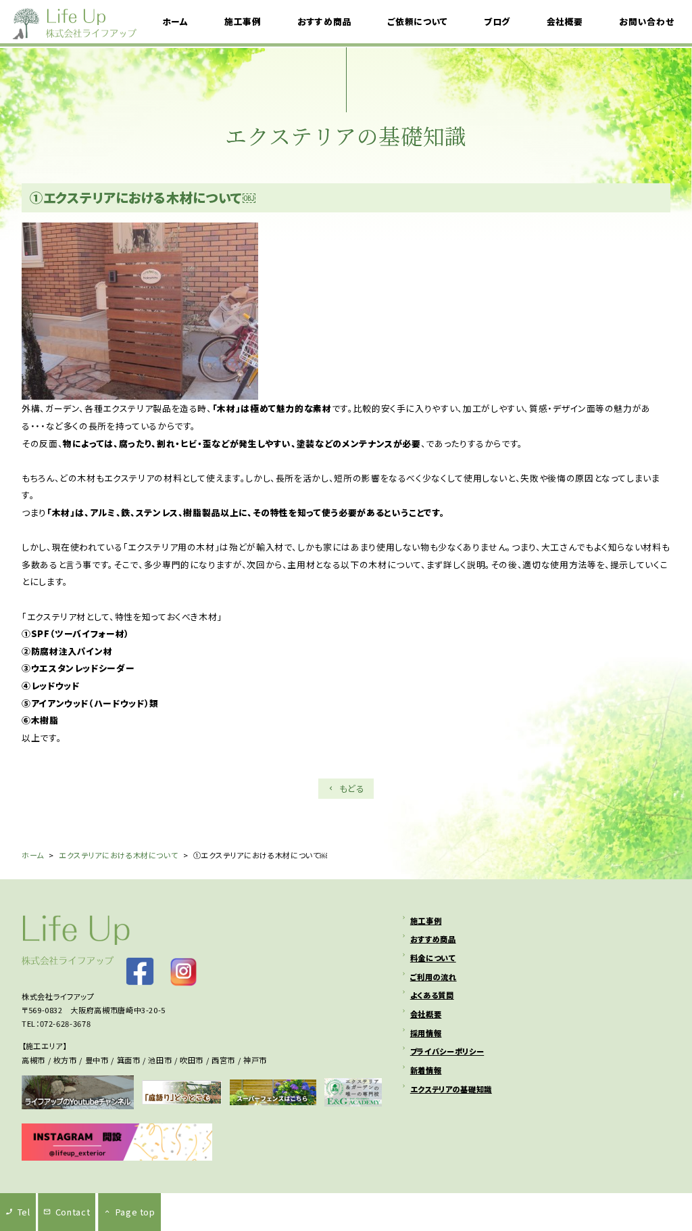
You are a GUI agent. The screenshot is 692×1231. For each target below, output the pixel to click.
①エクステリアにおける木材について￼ (142, 197)
